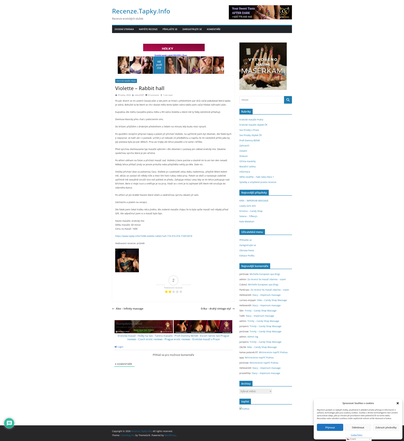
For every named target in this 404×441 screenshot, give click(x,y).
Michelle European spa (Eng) (265, 274)
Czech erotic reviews (150, 339)
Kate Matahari (246, 221)
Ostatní (243, 150)
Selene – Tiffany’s (248, 216)
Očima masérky (247, 161)
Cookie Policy (356, 435)
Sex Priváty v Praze (249, 129)
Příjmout (330, 427)
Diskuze (243, 156)
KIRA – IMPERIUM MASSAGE (253, 200)
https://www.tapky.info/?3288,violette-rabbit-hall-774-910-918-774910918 (153, 235)
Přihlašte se (170, 29)
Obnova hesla (246, 250)
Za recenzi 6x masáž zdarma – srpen (266, 279)
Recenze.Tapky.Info (141, 11)
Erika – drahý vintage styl (216, 308)
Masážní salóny (247, 166)
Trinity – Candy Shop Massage (260, 310)
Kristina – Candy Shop (251, 211)
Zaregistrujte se (192, 29)
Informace (244, 171)
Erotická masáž (127, 336)
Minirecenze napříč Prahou (273, 352)
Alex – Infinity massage (129, 308)
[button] (397, 403)
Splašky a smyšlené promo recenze (257, 182)
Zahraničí (244, 145)
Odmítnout (358, 427)
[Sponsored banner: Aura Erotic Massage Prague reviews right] (203, 332)
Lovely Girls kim (247, 205)
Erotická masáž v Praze (206, 339)
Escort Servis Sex (210, 336)
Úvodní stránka (124, 29)
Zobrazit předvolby (386, 427)
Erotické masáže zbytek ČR (253, 124)
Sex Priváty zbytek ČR (250, 135)
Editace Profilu (247, 255)
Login (120, 346)
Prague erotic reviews (177, 339)
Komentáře (213, 29)
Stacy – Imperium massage (266, 294)
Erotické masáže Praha (126, 81)
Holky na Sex (145, 336)
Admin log (252, 336)
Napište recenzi (148, 29)
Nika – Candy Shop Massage (272, 300)
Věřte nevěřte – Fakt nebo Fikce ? (256, 176)
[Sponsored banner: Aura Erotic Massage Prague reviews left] (144, 332)
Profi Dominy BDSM (186, 336)
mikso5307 (139, 95)
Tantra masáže (163, 336)
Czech (352, 439)
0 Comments (153, 95)
